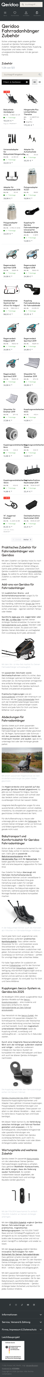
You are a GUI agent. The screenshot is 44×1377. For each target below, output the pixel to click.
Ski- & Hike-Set (13, 619)
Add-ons (16, 617)
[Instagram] (16, 1304)
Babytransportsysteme (12, 856)
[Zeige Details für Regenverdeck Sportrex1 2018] (11, 254)
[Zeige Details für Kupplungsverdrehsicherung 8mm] (11, 434)
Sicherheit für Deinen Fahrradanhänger (20, 1254)
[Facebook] (10, 1304)
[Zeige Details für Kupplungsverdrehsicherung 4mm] (32, 398)
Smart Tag (30, 604)
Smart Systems (16, 1249)
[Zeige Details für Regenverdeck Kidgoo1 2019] (11, 327)
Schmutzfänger (8, 697)
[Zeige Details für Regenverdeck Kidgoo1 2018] (32, 254)
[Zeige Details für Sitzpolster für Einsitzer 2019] (11, 398)
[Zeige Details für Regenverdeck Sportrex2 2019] (11, 363)
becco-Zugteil (28, 1015)
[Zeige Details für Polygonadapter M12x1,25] (11, 211)
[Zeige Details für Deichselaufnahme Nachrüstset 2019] (32, 469)
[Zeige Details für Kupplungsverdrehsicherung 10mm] (32, 434)
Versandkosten (32, 1366)
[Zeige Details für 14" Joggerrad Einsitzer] (11, 504)
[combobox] (31, 4)
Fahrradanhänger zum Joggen (15, 625)
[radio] (34, 82)
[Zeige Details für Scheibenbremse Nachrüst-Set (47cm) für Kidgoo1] (11, 289)
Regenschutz (7, 728)
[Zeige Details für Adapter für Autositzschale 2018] (11, 176)
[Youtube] (28, 1304)
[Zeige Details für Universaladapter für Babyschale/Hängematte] (11, 138)
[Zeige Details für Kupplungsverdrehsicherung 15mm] (11, 469)
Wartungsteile (33, 1158)
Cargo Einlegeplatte (25, 699)
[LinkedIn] (34, 1304)
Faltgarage (32, 821)
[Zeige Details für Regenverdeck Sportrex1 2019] (32, 327)
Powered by (10, 1369)
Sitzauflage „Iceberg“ (25, 968)
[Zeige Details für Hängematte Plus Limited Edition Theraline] (32, 98)
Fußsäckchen (15, 965)
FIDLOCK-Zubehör (17, 1222)
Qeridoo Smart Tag (10, 1259)
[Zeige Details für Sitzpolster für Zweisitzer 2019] (32, 363)
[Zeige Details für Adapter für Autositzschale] (32, 138)
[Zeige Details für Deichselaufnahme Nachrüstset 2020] (32, 504)
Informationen (9, 1314)
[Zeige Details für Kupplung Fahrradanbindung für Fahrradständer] (32, 289)
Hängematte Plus (10, 859)
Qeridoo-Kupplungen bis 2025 (15, 1098)
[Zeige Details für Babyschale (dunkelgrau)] (11, 98)
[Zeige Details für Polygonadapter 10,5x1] (32, 176)
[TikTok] (22, 1304)
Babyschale (31, 859)
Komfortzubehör (9, 941)
